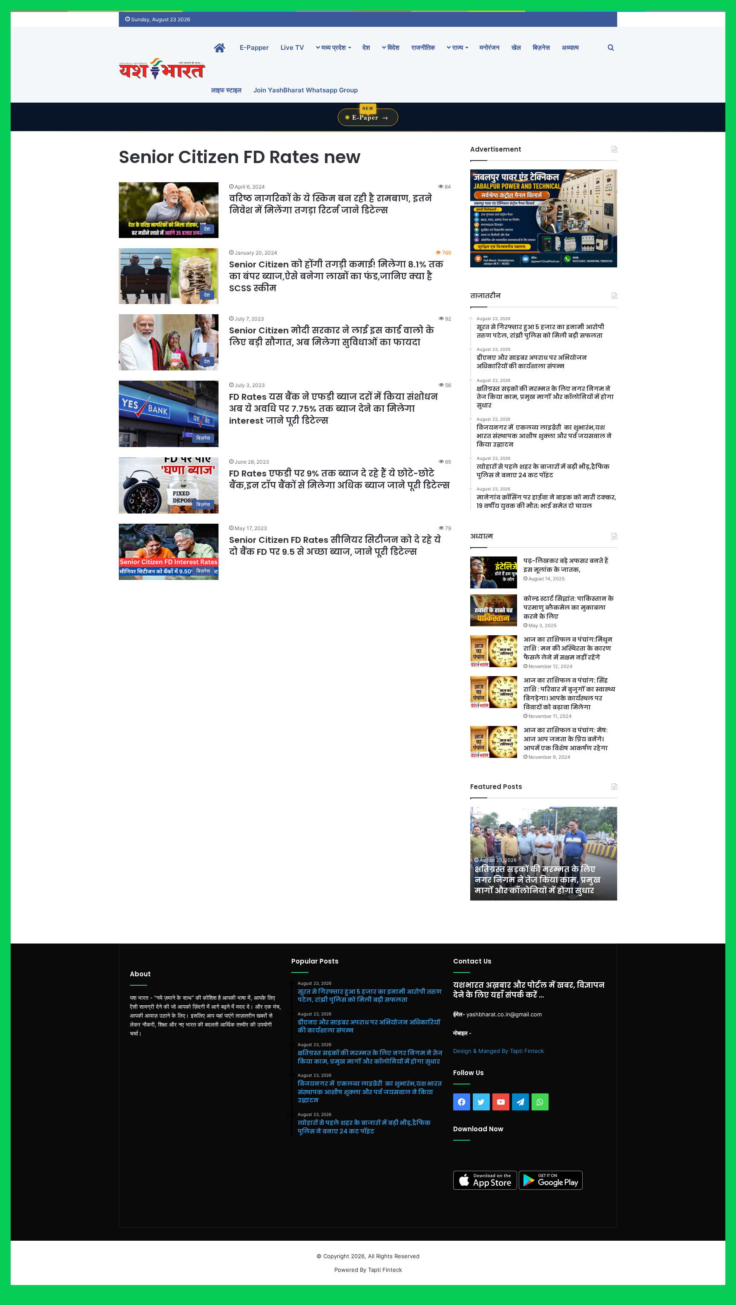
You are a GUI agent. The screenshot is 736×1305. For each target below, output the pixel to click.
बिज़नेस (541, 47)
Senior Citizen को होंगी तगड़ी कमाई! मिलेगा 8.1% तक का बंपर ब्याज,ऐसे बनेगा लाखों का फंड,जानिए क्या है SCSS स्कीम (336, 276)
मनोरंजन (490, 47)
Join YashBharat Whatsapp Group (305, 90)
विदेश (393, 47)
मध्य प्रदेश (333, 47)
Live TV (292, 47)
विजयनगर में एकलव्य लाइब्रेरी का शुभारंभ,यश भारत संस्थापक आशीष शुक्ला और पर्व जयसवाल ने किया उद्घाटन (534, 874)
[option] (543, 854)
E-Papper (254, 47)
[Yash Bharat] (162, 69)
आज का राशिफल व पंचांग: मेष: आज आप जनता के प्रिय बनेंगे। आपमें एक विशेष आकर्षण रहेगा (565, 739)
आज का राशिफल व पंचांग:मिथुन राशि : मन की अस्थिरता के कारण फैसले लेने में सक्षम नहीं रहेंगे (567, 648)
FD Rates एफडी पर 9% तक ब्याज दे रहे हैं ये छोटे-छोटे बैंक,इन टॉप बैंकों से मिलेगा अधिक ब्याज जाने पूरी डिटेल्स (339, 479)
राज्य (457, 47)
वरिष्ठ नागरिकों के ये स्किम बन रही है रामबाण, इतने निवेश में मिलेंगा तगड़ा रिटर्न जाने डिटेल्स (330, 204)
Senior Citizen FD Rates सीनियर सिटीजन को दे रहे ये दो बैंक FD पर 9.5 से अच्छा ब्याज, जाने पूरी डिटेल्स (335, 546)
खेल (516, 47)
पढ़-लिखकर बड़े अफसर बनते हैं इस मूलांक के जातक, (565, 565)
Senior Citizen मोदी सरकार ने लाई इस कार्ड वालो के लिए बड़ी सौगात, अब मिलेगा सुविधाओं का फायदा (331, 336)
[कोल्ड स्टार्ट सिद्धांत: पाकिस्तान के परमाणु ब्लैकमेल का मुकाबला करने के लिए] (493, 610)
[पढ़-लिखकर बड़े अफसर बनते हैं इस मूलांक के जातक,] (493, 572)
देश (366, 47)
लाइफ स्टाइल (226, 90)
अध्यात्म (570, 47)
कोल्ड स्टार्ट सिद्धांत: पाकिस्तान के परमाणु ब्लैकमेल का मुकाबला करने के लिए (568, 607)
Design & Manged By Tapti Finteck (498, 1050)
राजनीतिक (423, 47)
